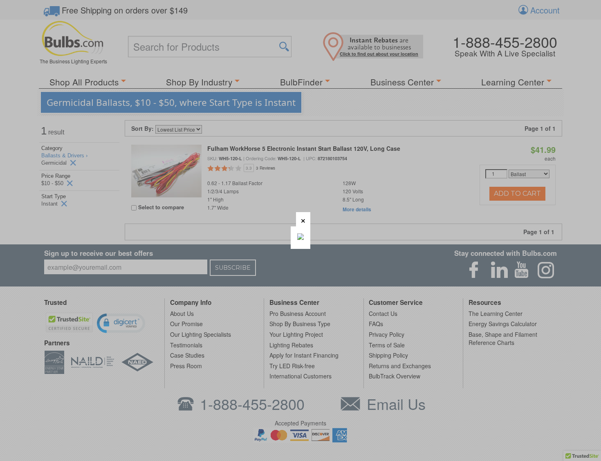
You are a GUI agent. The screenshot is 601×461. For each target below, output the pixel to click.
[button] (303, 219)
